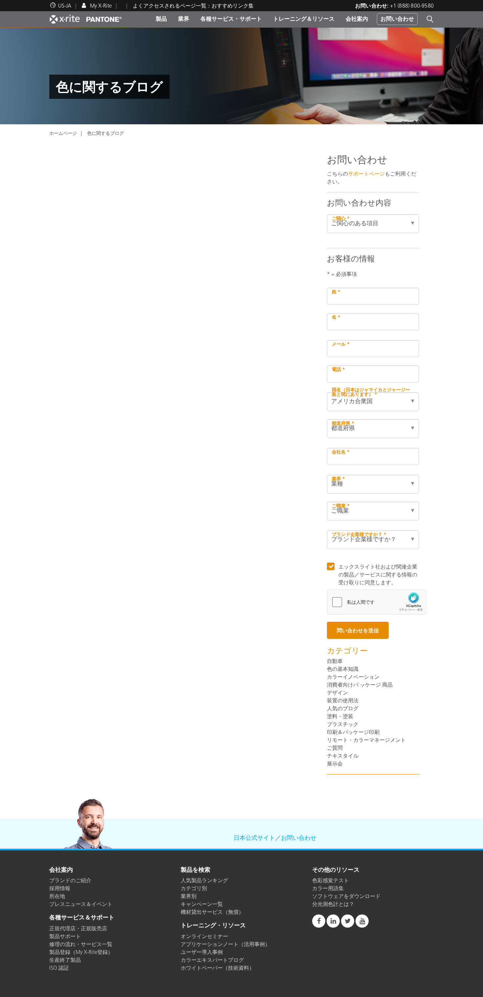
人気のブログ (342, 708)
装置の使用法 (342, 700)
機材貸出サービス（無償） (212, 912)
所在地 (57, 896)
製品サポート (65, 936)
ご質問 (335, 747)
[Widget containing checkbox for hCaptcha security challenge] (376, 602)
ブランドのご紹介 (70, 880)
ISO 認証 (59, 967)
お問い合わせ (397, 18)
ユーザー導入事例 (202, 952)
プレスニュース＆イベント (80, 904)
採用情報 (59, 888)
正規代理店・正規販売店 (78, 928)
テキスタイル (342, 755)
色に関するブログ (105, 133)
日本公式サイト (254, 837)
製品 (161, 18)
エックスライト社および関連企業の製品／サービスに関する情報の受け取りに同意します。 (377, 574)
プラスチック (342, 724)
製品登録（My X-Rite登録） (81, 952)
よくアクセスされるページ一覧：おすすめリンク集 (193, 5)
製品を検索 (195, 870)
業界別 (188, 896)
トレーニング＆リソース (303, 18)
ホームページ (63, 133)
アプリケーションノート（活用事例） (225, 944)
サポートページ (366, 173)
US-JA (64, 5)
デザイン (337, 692)
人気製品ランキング (204, 880)
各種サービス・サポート (231, 18)
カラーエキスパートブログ (212, 960)
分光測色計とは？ (333, 904)
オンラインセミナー (204, 936)
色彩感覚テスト (330, 880)
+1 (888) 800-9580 (412, 5)
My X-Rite (100, 5)
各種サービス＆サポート (81, 917)
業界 (183, 18)
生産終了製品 (65, 960)
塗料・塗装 (340, 716)
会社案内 (357, 18)
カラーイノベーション (353, 676)
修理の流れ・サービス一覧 (80, 944)
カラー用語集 (328, 888)
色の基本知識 (342, 669)
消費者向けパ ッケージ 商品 (360, 684)
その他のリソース (335, 870)
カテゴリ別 (194, 888)
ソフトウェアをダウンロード (346, 896)
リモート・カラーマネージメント (366, 740)
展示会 (335, 763)
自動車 (335, 661)
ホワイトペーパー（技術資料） (217, 967)
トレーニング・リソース (213, 925)
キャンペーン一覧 (202, 904)
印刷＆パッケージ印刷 (353, 732)
